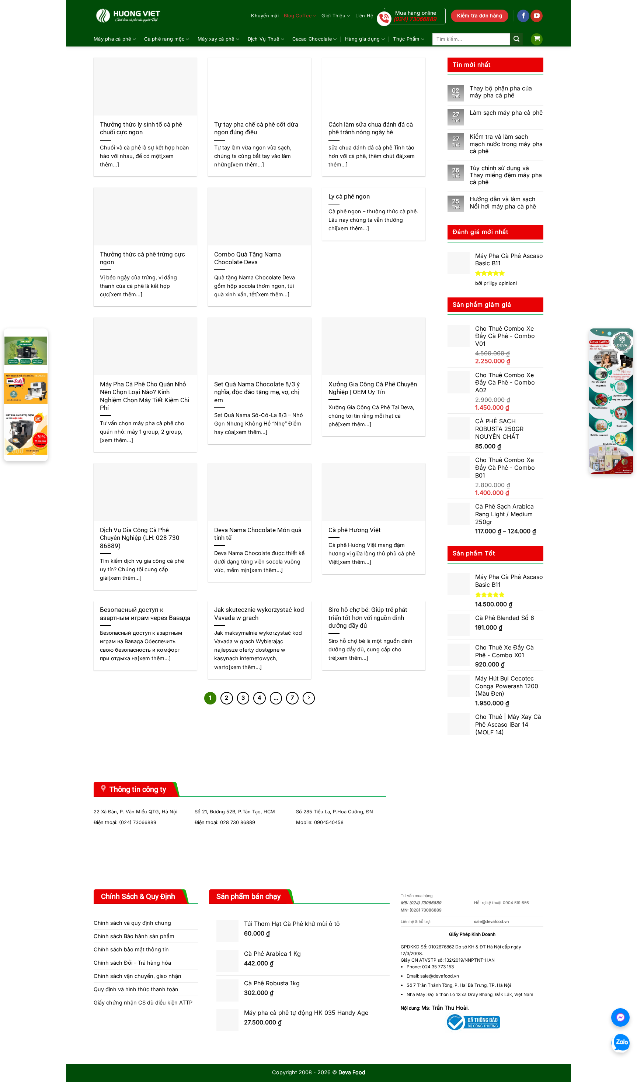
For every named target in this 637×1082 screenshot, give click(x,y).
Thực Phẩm (406, 39)
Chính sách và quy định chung (132, 923)
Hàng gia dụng (362, 39)
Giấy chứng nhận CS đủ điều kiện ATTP (143, 1002)
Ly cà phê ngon (349, 196)
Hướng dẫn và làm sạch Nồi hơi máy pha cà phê (503, 203)
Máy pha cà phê (112, 39)
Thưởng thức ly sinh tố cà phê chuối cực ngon (141, 128)
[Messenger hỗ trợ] (620, 1017)
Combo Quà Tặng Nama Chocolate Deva (247, 258)
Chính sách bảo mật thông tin (131, 949)
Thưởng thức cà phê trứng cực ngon (142, 258)
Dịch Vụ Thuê (263, 39)
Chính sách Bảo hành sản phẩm (134, 936)
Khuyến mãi (265, 15)
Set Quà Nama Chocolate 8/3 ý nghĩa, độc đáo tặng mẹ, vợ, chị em (257, 392)
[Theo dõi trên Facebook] (523, 16)
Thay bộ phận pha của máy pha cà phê (501, 92)
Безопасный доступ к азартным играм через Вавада (145, 613)
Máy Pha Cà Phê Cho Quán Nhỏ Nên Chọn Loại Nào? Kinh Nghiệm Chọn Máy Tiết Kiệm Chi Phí (144, 396)
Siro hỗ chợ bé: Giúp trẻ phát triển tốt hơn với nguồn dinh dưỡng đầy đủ (367, 617)
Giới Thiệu (333, 15)
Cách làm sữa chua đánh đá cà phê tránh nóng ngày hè (370, 128)
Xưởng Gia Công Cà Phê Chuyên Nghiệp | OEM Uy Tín (372, 388)
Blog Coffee (297, 15)
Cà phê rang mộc (164, 39)
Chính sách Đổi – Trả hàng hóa (132, 962)
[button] (537, 39)
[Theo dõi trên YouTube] (536, 16)
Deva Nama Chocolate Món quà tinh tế (258, 534)
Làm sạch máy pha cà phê (506, 112)
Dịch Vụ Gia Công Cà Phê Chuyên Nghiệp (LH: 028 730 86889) (140, 538)
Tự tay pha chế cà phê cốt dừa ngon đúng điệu (256, 128)
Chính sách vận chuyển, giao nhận (137, 976)
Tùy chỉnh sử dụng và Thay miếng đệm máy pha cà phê (506, 175)
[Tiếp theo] (309, 698)
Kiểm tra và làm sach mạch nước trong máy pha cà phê (506, 143)
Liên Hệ (364, 15)
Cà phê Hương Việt (354, 530)
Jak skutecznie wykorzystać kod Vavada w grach (259, 613)
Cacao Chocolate (312, 39)
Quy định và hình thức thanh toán (136, 989)
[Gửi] (516, 39)
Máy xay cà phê (216, 39)
